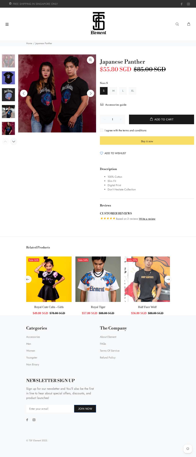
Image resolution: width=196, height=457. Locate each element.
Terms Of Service (109, 351)
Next (90, 93)
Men (28, 344)
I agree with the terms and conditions (125, 130)
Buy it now (147, 141)
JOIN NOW (85, 408)
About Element (108, 337)
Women (30, 351)
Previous (23, 93)
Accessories (33, 337)
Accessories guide (115, 105)
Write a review (147, 219)
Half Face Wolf (147, 307)
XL (132, 91)
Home (29, 43)
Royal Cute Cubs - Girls (49, 307)
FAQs (103, 344)
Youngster (31, 357)
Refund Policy (107, 357)
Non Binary (32, 364)
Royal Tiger (98, 307)
